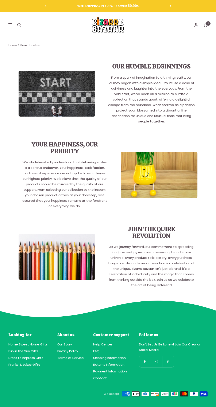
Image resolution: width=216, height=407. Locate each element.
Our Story (64, 344)
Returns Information (108, 364)
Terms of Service (70, 358)
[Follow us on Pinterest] (168, 361)
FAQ (96, 351)
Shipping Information (109, 358)
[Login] (196, 25)
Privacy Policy (67, 351)
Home (12, 45)
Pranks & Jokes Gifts (24, 364)
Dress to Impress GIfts (25, 358)
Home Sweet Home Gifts (28, 344)
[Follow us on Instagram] (156, 361)
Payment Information (110, 371)
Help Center (102, 344)
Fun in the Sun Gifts (23, 351)
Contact (100, 378)
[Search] (19, 25)
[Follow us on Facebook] (145, 361)
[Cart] (205, 25)
